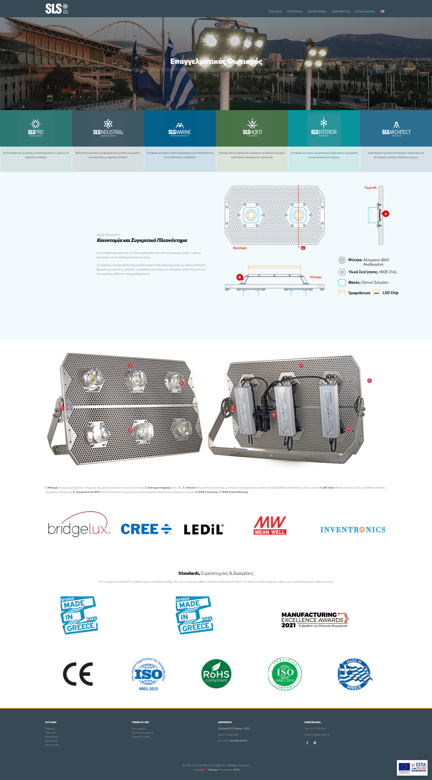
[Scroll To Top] (426, 776)
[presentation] (8, 63)
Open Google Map (228, 734)
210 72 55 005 (318, 728)
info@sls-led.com (320, 734)
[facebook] (307, 742)
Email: (307, 734)
